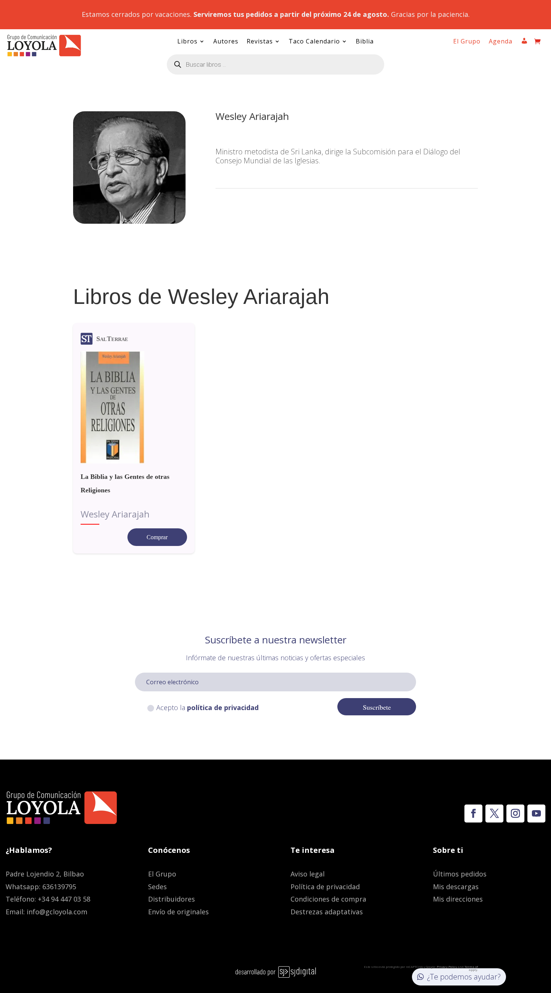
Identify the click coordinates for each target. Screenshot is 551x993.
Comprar (157, 537)
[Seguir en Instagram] (515, 814)
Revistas (260, 42)
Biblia (365, 42)
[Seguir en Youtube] (536, 814)
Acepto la (207, 707)
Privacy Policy (447, 967)
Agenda (500, 42)
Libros (187, 42)
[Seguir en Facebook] (473, 814)
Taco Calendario (314, 42)
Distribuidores (171, 898)
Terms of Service (468, 968)
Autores (225, 42)
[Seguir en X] (494, 814)
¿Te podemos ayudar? (464, 977)
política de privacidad (223, 707)
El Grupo (467, 42)
